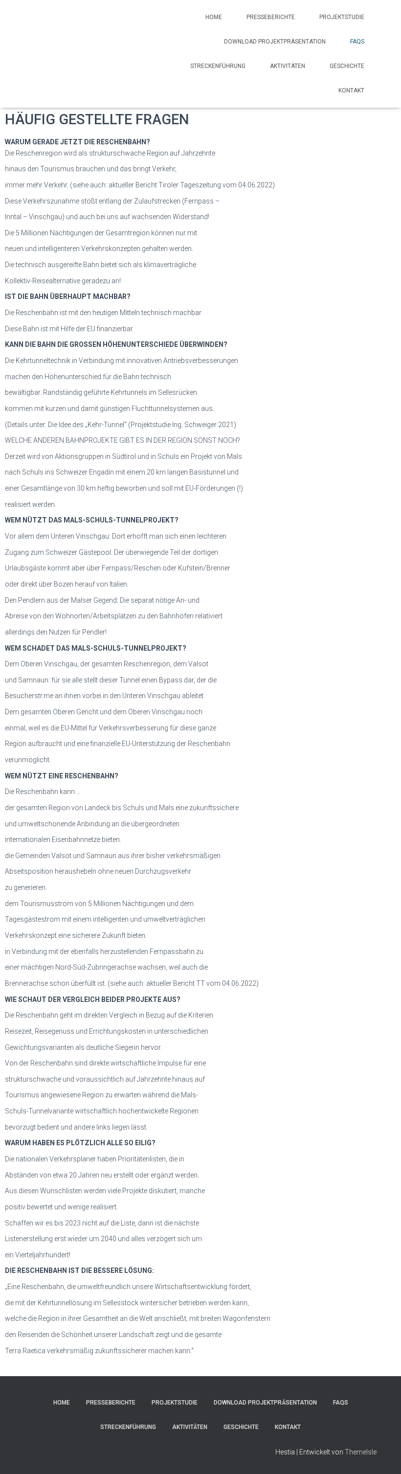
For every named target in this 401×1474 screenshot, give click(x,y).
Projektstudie (341, 17)
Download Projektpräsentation (275, 41)
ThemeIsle (361, 1452)
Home (213, 17)
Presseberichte (270, 17)
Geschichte (347, 66)
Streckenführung (217, 66)
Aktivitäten (287, 66)
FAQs (357, 41)
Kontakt (351, 90)
